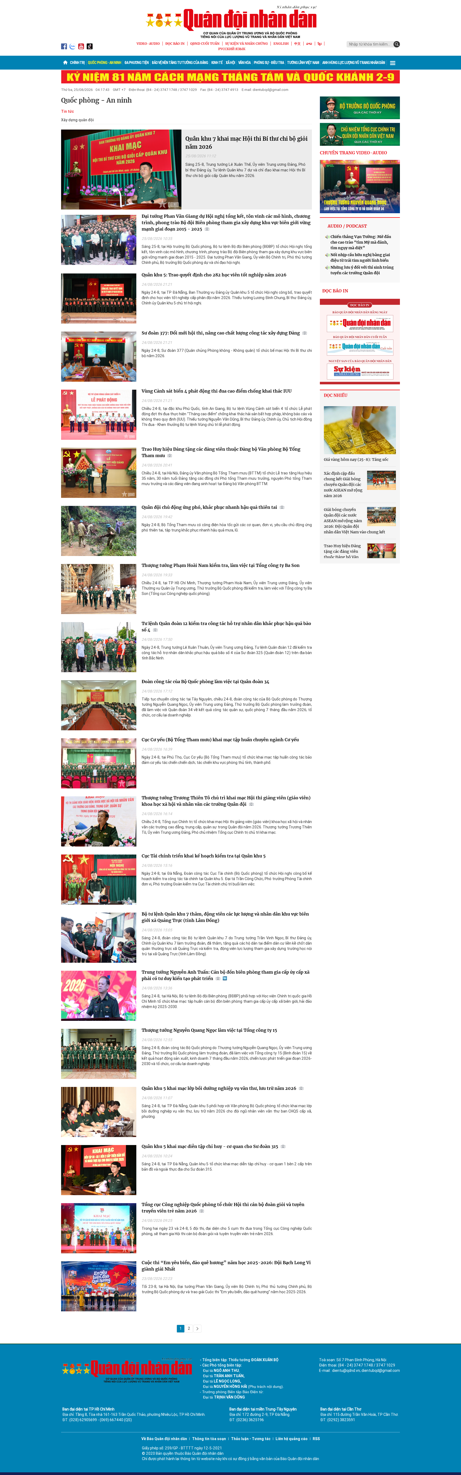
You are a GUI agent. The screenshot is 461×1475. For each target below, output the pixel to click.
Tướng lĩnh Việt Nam (303, 62)
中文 (297, 44)
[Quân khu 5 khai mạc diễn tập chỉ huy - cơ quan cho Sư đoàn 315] (98, 1171)
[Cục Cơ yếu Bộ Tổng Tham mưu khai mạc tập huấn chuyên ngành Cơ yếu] (98, 764)
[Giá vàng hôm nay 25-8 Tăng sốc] (360, 430)
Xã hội (230, 62)
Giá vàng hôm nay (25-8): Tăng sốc (356, 459)
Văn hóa (244, 62)
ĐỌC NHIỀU (335, 395)
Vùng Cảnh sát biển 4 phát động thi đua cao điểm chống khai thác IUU (217, 391)
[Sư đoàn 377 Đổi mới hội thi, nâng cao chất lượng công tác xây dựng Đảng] (98, 358)
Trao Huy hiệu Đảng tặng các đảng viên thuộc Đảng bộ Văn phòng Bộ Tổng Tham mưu (342, 557)
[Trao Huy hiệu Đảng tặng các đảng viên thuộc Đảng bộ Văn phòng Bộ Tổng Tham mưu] (98, 474)
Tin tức (67, 111)
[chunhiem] (360, 134)
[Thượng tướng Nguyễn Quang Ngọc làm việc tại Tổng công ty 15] (98, 1055)
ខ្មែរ (319, 44)
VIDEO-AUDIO (148, 44)
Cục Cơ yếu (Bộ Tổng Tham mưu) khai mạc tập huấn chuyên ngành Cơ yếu (220, 739)
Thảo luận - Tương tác (251, 1438)
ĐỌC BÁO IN (175, 44)
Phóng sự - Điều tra (269, 62)
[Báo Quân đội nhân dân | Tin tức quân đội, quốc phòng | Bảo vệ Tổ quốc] (230, 21)
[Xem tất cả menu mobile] (393, 62)
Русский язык (231, 49)
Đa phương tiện (136, 62)
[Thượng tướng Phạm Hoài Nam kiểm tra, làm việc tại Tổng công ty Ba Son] (98, 590)
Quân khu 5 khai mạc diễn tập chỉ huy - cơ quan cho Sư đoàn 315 (210, 1146)
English (281, 44)
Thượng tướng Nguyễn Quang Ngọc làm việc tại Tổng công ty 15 (209, 1030)
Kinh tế (216, 62)
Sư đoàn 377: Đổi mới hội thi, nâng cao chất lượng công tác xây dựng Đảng (221, 333)
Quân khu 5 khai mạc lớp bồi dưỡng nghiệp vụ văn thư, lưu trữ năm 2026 (219, 1088)
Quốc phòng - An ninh (104, 62)
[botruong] (360, 107)
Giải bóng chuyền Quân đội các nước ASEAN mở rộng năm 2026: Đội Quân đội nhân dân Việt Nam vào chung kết (354, 520)
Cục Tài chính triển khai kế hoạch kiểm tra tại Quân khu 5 (204, 856)
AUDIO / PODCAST (347, 226)
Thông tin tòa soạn (209, 1438)
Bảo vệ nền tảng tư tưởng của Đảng (180, 62)
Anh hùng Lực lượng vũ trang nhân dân (353, 62)
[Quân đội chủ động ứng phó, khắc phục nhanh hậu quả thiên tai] (98, 532)
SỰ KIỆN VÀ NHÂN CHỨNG (246, 44)
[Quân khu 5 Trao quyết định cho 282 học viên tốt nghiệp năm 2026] (98, 299)
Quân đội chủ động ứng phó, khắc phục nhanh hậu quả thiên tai (209, 507)
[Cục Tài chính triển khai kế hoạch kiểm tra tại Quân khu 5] (98, 881)
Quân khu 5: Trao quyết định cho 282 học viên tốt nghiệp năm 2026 (214, 274)
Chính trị (77, 62)
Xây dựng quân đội (77, 120)
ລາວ (309, 44)
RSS (316, 1438)
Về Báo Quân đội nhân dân (164, 1438)
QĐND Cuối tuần (205, 44)
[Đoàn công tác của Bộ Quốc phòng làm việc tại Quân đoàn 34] (98, 706)
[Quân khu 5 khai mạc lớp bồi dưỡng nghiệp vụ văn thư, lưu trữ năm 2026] (98, 1113)
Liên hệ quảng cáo (292, 1438)
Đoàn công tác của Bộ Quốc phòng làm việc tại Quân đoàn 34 (205, 681)
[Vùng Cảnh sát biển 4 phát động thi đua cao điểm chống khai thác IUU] (98, 416)
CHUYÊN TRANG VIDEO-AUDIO (353, 152)
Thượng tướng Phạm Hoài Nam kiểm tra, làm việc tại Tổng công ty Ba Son (221, 565)
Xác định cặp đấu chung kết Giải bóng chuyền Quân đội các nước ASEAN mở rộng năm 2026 (343, 484)
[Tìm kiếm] (397, 44)
